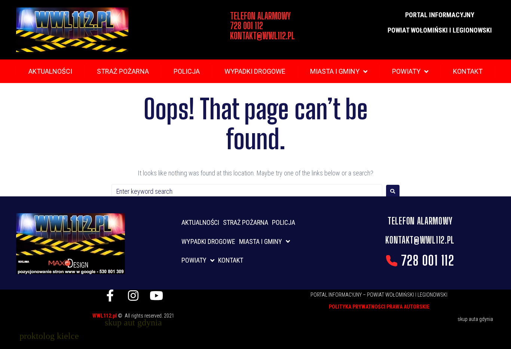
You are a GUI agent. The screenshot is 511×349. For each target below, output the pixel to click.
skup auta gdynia (475, 319)
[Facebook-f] (110, 295)
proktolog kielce (49, 336)
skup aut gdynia (133, 322)
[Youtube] (156, 295)
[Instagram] (133, 295)
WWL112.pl (105, 316)
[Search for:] (246, 191)
